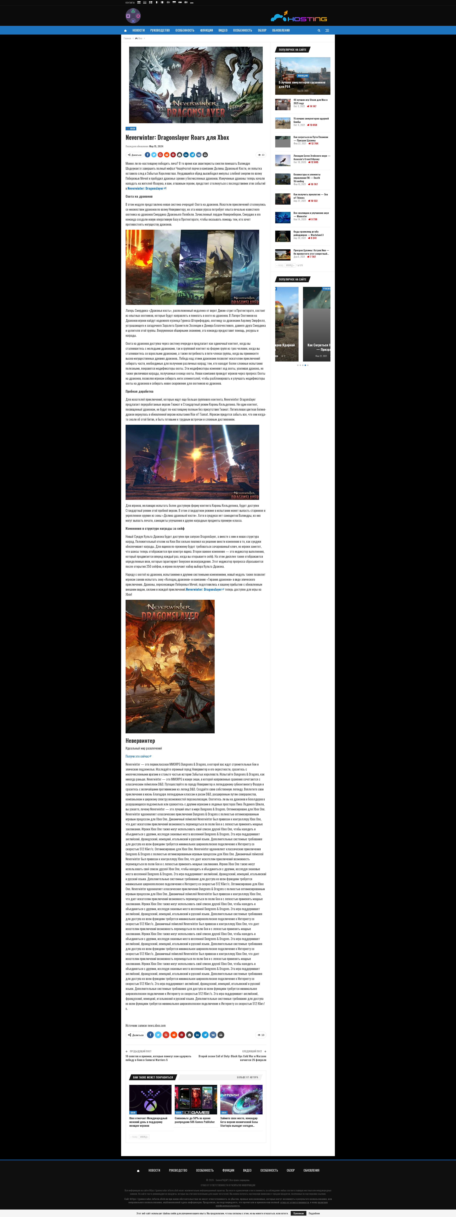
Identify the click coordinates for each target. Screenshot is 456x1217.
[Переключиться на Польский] (174, 1)
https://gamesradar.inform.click (163, 1190)
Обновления (281, 30)
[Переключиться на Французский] (156, 1)
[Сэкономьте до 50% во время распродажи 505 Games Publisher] (196, 1099)
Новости (139, 30)
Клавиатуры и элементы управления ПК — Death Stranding (307, 177)
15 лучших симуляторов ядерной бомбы (311, 120)
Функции (206, 30)
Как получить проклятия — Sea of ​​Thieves (311, 195)
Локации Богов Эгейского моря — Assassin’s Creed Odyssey (312, 157)
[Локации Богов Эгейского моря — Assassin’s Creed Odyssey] (283, 160)
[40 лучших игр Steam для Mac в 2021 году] (283, 104)
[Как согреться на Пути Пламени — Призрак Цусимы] (283, 141)
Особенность (184, 30)
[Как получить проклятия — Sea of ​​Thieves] (283, 199)
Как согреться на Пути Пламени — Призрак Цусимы (311, 138)
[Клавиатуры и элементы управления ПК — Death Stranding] (283, 179)
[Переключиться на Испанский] (180, 1)
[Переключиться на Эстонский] (144, 1)
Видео (223, 30)
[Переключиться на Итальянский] (162, 1)
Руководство (160, 30)
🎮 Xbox (131, 128)
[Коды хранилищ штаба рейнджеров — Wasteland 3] (283, 236)
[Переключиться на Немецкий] (191, 1)
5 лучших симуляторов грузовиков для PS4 (302, 84)
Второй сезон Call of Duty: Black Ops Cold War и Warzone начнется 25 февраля (232, 1058)
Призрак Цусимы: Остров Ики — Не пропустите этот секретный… (311, 251)
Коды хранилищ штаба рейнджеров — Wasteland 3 (308, 233)
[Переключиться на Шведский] (186, 1)
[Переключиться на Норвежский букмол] (168, 1)
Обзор (262, 30)
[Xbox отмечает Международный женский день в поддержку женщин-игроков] (150, 1099)
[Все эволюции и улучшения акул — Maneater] (283, 217)
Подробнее (314, 1213)
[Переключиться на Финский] (150, 1)
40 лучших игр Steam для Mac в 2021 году (311, 101)
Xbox (133, 1112)
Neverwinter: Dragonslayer (145, 188)
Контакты (130, 2)
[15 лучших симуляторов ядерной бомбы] (283, 123)
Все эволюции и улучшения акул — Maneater (311, 214)
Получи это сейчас (137, 756)
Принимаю (298, 1213)
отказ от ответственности (294, 1202)
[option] (302, 325)
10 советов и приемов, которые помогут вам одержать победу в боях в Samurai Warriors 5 (158, 1058)
